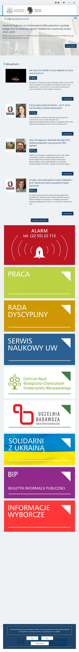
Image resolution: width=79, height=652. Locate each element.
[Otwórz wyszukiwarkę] (73, 2)
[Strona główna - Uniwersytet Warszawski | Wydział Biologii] (34, 10)
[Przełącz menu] (75, 18)
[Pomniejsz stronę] (58, 2)
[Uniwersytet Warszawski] (15, 10)
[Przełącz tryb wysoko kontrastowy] (63, 2)
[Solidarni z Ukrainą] (39, 449)
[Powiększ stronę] (55, 2)
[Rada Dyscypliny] (39, 316)
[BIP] (39, 482)
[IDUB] (39, 416)
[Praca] (39, 282)
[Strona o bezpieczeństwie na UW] (39, 245)
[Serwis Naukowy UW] (39, 349)
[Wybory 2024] (39, 516)
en (69, 2)
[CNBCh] (39, 382)
